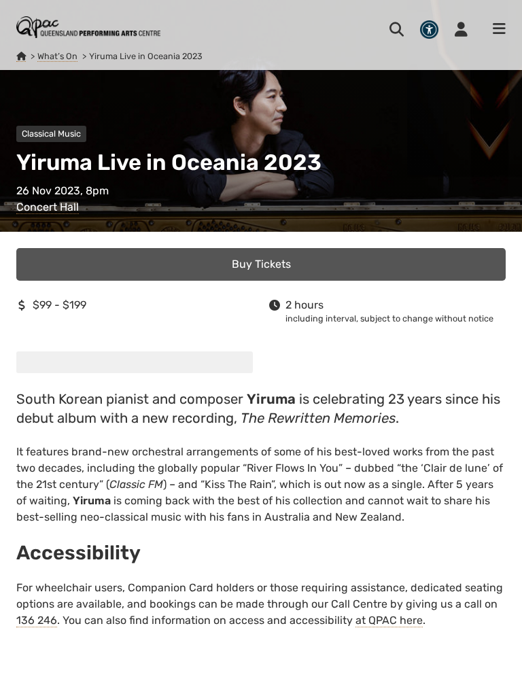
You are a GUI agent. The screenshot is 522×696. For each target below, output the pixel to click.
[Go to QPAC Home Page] (88, 27)
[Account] (461, 29)
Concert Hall (47, 207)
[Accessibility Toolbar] (429, 29)
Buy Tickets (261, 264)
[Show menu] (495, 29)
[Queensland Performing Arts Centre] (21, 56)
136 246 (36, 620)
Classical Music (51, 133)
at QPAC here (389, 620)
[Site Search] (396, 29)
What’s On (57, 56)
